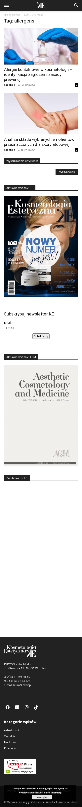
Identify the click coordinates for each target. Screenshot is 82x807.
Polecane (10, 748)
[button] (6, 5)
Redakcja (9, 84)
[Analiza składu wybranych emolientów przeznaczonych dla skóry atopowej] (41, 113)
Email (7, 322)
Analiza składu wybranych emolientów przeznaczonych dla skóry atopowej (39, 142)
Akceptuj (42, 797)
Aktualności (11, 730)
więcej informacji (53, 792)
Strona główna (12, 15)
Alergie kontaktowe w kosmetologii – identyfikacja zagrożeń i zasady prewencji (38, 74)
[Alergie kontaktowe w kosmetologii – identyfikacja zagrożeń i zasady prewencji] (41, 46)
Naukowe (10, 742)
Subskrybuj (41, 336)
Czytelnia (10, 736)
